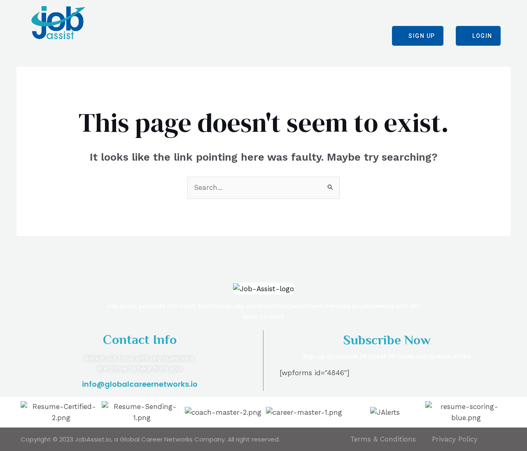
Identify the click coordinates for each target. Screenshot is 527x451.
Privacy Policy (455, 439)
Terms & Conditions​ (383, 439)
